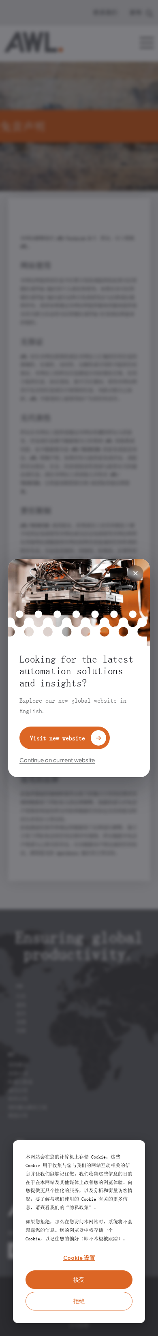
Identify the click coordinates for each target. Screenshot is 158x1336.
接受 (79, 1279)
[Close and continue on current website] (135, 573)
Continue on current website (57, 760)
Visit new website (57, 738)
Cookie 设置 (79, 1257)
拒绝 (79, 1301)
